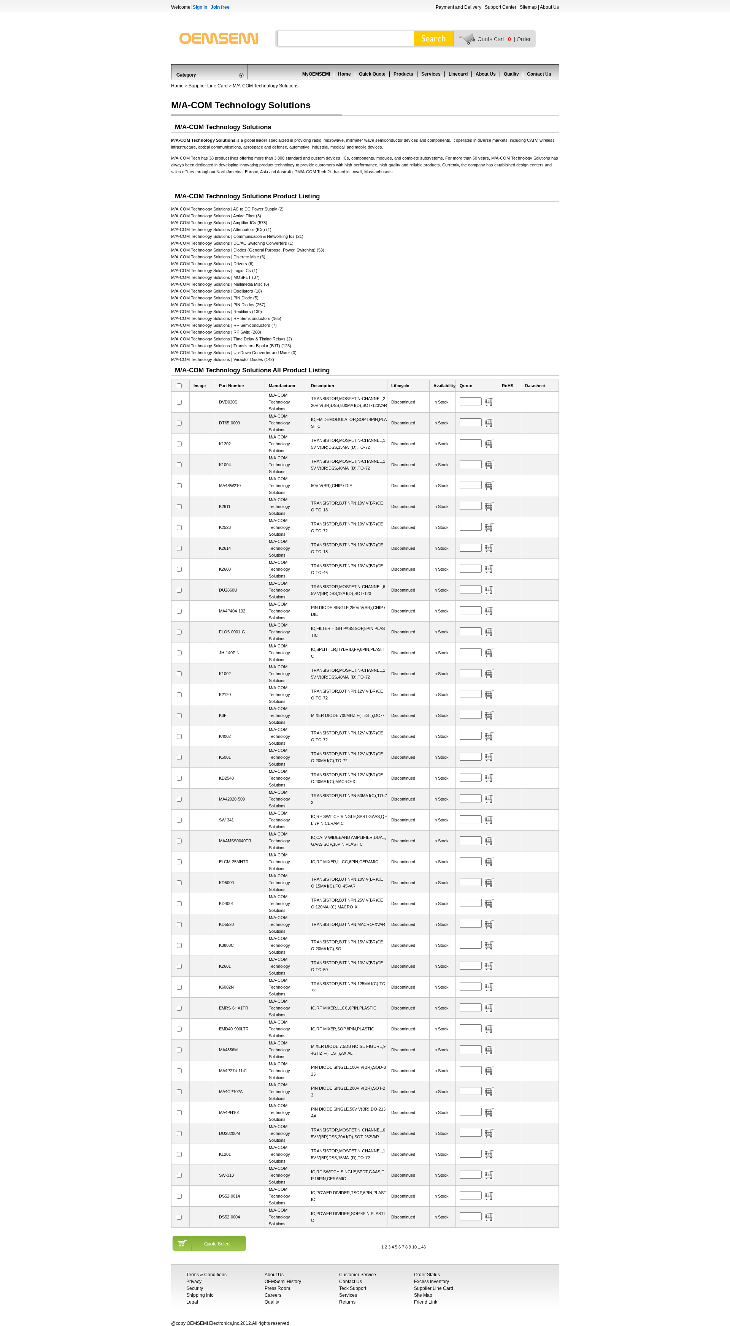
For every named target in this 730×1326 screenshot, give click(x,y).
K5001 (225, 757)
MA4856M (228, 1050)
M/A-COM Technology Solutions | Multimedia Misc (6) (220, 284)
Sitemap (528, 7)
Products (403, 74)
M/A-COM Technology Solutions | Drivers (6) (212, 263)
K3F (223, 715)
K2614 (225, 548)
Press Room (277, 1288)
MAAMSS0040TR (235, 841)
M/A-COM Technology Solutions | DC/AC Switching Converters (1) (232, 243)
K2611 (224, 506)
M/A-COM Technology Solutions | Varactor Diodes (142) (222, 359)
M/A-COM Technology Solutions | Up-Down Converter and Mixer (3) (234, 352)
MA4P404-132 (232, 611)
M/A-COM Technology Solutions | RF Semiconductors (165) (226, 318)
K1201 (225, 1154)
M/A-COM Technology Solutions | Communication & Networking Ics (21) (237, 236)
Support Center (500, 7)
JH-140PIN (229, 652)
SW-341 (226, 820)
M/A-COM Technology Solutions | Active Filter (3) (216, 216)
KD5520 (226, 924)
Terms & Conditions (206, 1274)
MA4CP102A (231, 1091)
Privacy (194, 1281)
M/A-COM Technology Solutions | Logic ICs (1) (214, 270)
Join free (220, 7)
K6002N (226, 987)
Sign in (200, 7)
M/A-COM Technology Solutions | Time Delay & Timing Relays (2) (231, 339)
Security (194, 1288)
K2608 (225, 569)
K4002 (225, 736)
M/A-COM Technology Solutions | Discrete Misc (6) (218, 257)
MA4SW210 (230, 485)
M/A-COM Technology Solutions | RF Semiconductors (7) (224, 325)
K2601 (225, 966)
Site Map (423, 1295)
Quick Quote (372, 74)
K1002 (225, 673)
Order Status (427, 1274)
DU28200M (229, 1133)
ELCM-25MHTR (234, 861)
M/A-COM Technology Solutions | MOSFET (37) (215, 277)
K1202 (225, 443)
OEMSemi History (283, 1281)
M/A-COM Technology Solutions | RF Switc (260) (216, 332)
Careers (273, 1295)
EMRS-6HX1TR (233, 1008)
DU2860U (228, 590)
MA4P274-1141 (233, 1070)
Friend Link (425, 1302)
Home (344, 74)
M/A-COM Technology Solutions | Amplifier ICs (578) (219, 222)
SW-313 (226, 1175)
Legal (192, 1302)
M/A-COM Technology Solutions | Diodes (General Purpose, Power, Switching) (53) (247, 250)
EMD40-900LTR (234, 1029)
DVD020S (228, 402)
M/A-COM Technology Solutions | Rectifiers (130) (216, 311)
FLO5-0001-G (232, 632)
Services (431, 74)
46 (423, 1247)
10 (414, 1247)
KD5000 (226, 882)
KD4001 (226, 903)
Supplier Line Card (208, 86)
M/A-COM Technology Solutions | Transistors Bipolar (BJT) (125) (231, 345)
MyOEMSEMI (316, 74)
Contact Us (539, 74)
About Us (549, 7)
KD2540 (226, 778)
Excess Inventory (431, 1281)
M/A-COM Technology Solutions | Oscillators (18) (216, 291)
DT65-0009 (229, 423)
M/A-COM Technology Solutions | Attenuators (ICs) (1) (221, 229)
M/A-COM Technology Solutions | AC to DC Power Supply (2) (227, 209)
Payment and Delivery (458, 7)
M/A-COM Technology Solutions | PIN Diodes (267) (218, 304)
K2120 (225, 694)
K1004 (225, 464)
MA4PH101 (229, 1112)
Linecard (458, 74)
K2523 (225, 527)
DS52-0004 (229, 1217)
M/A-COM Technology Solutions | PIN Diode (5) (215, 298)
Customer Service (357, 1274)
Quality (511, 74)
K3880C (226, 945)
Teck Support (352, 1288)
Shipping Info (200, 1295)
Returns (347, 1302)
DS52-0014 (229, 1196)
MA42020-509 (232, 799)
